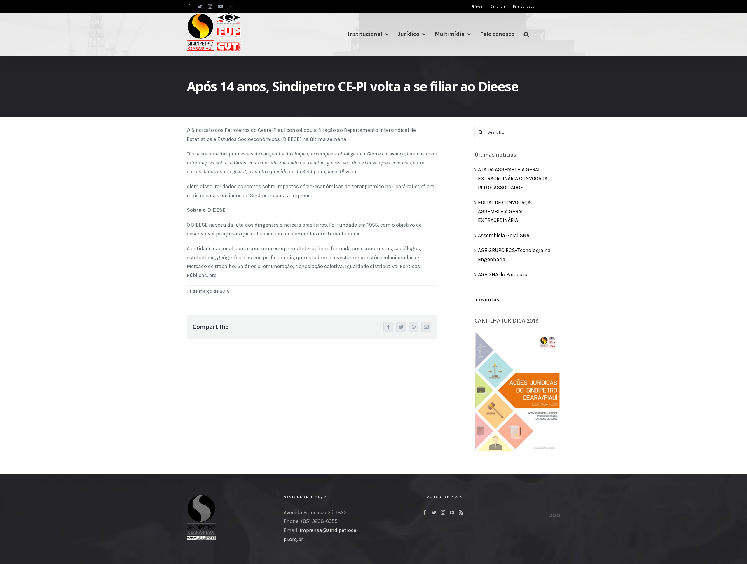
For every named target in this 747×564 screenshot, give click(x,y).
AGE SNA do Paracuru (503, 274)
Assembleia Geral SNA (503, 235)
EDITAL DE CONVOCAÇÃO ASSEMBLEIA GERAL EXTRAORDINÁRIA (506, 211)
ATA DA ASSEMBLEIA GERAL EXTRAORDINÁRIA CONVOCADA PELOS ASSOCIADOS (512, 178)
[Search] (526, 34)
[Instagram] (443, 512)
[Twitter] (434, 512)
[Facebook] (425, 512)
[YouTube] (452, 512)
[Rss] (461, 512)
